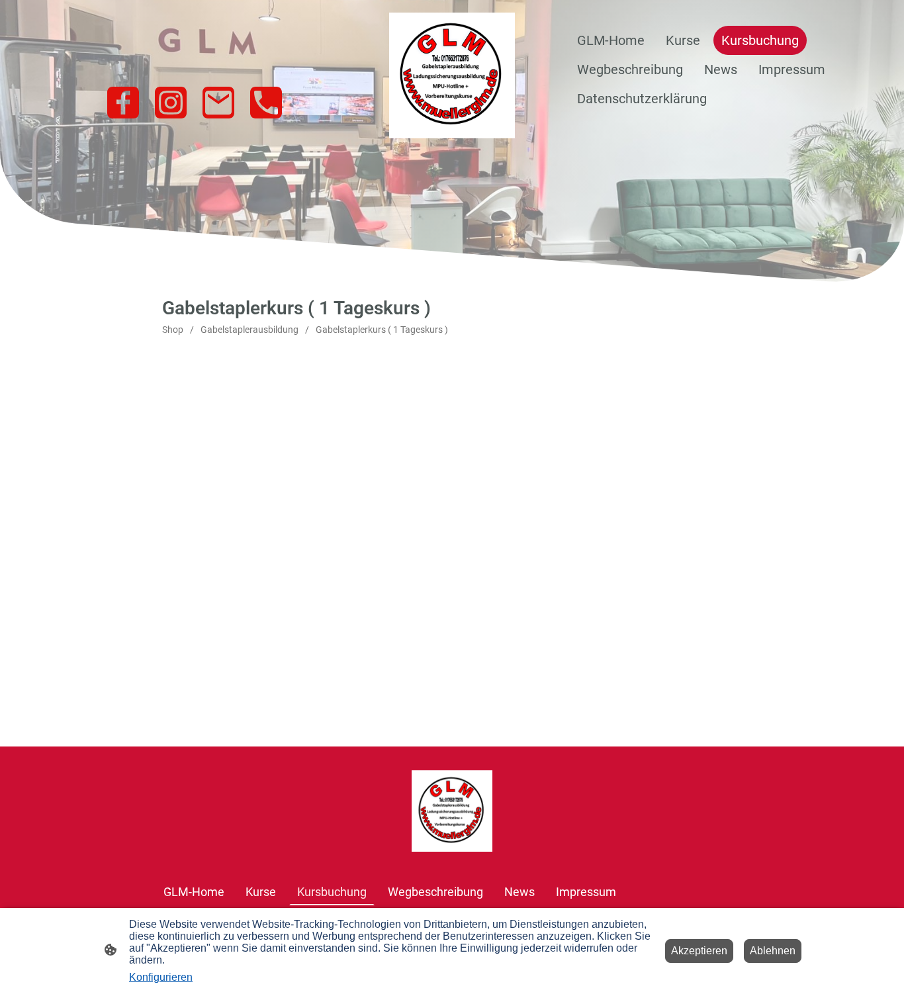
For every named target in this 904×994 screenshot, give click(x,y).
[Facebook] (123, 102)
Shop (172, 329)
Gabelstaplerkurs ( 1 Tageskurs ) (382, 329)
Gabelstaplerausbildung (249, 329)
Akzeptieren (699, 950)
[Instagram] (171, 102)
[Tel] (266, 102)
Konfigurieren (161, 977)
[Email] (218, 102)
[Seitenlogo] (452, 75)
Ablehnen (772, 950)
